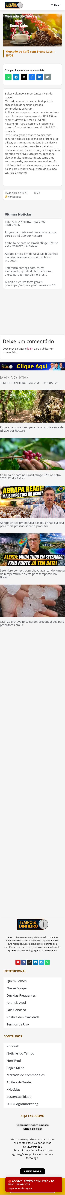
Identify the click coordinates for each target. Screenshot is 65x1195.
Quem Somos (17, 981)
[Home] (14, 5)
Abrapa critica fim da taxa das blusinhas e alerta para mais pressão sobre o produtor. (31, 257)
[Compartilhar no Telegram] (16, 77)
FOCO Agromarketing (22, 1104)
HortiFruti (14, 1060)
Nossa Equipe (17, 988)
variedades (14, 196)
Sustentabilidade (19, 1097)
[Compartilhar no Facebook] (32, 77)
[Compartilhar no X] (24, 77)
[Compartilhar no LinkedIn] (39, 77)
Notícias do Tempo (20, 1053)
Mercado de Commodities (26, 1075)
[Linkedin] (35, 962)
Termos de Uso (18, 1024)
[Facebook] (23, 962)
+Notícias (13, 1089)
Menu (57, 5)
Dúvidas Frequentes (21, 995)
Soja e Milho (15, 1068)
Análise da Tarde (19, 1082)
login (30, 348)
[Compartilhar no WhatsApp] (8, 77)
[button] (33, 1184)
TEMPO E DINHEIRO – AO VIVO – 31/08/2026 (26, 223)
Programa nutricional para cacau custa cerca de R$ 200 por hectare (30, 234)
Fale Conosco (16, 1010)
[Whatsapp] (47, 962)
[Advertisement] (32, 311)
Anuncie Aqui (16, 1003)
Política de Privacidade (23, 1017)
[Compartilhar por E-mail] (47, 77)
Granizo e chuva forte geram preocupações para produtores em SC (30, 283)
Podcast (12, 1046)
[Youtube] (18, 962)
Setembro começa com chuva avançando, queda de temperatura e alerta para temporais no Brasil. (29, 271)
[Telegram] (41, 962)
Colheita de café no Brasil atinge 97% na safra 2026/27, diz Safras (31, 244)
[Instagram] (29, 962)
